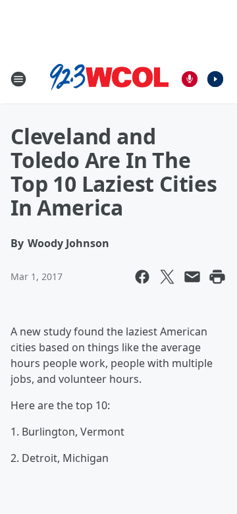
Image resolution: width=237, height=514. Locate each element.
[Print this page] (217, 277)
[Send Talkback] (190, 79)
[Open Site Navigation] (18, 79)
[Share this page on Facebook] (142, 277)
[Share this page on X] (167, 277)
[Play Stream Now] (215, 79)
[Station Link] (109, 79)
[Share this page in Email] (192, 277)
